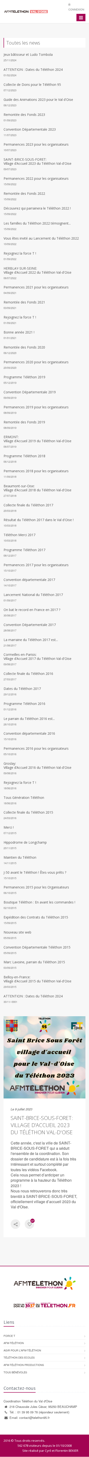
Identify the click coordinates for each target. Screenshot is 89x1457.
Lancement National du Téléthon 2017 (33, 594)
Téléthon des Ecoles (19, 1357)
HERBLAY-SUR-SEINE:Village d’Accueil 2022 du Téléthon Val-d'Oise (37, 270)
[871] (29, 1224)
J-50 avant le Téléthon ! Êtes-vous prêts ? (35, 872)
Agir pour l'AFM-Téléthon (22, 1350)
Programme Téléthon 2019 (24, 377)
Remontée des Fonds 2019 (24, 422)
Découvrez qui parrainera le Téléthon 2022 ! (37, 208)
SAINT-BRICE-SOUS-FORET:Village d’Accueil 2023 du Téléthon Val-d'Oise (37, 161)
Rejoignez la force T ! (20, 253)
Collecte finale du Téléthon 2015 (28, 812)
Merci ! (9, 827)
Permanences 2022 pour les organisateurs (36, 178)
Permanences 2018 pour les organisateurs (36, 471)
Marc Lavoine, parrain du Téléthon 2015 (34, 962)
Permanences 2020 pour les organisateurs (36, 362)
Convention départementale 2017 (29, 579)
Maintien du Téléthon (20, 857)
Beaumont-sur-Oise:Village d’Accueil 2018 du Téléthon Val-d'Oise (37, 488)
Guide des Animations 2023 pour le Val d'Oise (38, 99)
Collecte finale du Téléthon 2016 (28, 673)
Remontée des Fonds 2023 (24, 114)
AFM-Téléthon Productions (24, 1365)
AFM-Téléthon (14, 1343)
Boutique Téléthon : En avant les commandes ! (39, 902)
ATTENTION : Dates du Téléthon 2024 (33, 69)
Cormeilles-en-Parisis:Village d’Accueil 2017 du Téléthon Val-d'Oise (37, 656)
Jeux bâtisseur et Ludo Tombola (28, 54)
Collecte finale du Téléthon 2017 (28, 505)
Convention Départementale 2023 (30, 129)
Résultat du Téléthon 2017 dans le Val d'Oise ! (39, 520)
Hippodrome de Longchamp (25, 842)
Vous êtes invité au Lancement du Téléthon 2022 (41, 238)
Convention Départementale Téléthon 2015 (37, 947)
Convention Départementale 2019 (30, 392)
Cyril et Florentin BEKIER (61, 1450)
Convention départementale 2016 (29, 733)
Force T (9, 1336)
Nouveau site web (17, 932)
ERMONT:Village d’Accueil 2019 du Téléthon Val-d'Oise (37, 439)
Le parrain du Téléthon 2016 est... (29, 718)
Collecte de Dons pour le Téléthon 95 (32, 84)
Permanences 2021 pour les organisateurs (36, 287)
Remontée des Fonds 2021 (24, 302)
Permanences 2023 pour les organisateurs (36, 144)
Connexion (76, 9)
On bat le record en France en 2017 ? (32, 609)
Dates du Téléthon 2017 (22, 688)
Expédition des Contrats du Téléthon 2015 (36, 917)
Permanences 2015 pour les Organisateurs (36, 887)
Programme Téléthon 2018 (24, 456)
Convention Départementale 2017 (30, 624)
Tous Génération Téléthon (24, 797)
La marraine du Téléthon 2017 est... (31, 639)
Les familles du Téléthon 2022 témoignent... (37, 223)
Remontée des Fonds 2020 (24, 347)
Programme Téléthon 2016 (24, 703)
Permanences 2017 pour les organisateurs (36, 565)
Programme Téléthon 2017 (24, 550)
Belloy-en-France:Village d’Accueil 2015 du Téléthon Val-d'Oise (37, 979)
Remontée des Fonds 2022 (24, 193)
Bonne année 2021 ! (19, 332)
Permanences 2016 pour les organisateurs (36, 748)
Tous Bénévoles (15, 1372)
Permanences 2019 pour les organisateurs (36, 407)
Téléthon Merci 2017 (19, 535)
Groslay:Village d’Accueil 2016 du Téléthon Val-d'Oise (37, 765)
